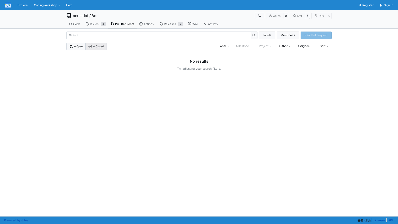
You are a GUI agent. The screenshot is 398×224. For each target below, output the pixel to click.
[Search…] (254, 35)
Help (69, 5)
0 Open (78, 46)
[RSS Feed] (259, 16)
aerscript (81, 16)
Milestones (288, 35)
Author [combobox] (283, 46)
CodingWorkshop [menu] (45, 5)
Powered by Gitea (16, 220)
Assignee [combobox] (303, 46)
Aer (94, 16)
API (390, 220)
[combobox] (224, 46)
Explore (22, 5)
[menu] (324, 46)
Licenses (379, 220)
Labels (267, 35)
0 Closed (98, 46)
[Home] (8, 5)
